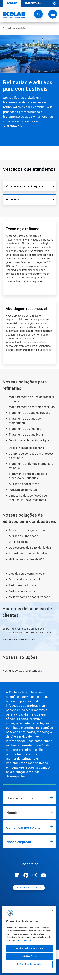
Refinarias (12, 199)
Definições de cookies (29, 964)
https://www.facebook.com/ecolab (26, 875)
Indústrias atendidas (15, 28)
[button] (38, 14)
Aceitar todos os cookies (29, 948)
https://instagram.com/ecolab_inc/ (35, 875)
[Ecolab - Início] (13, 15)
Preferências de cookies (29, 888)
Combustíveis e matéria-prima (24, 186)
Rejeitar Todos (29, 956)
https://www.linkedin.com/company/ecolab (17, 875)
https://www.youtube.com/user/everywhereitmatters (43, 875)
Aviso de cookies (23, 940)
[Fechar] (52, 910)
